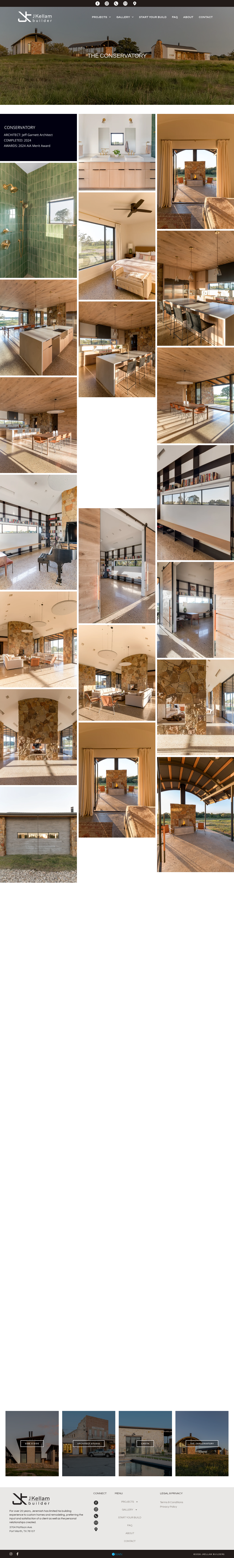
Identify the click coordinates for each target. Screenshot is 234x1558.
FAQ (175, 17)
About (188, 17)
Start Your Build (153, 17)
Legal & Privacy (171, 1493)
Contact (206, 17)
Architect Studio (88, 1443)
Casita (145, 1443)
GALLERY (123, 17)
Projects (99, 17)
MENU (119, 1493)
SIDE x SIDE (32, 1443)
